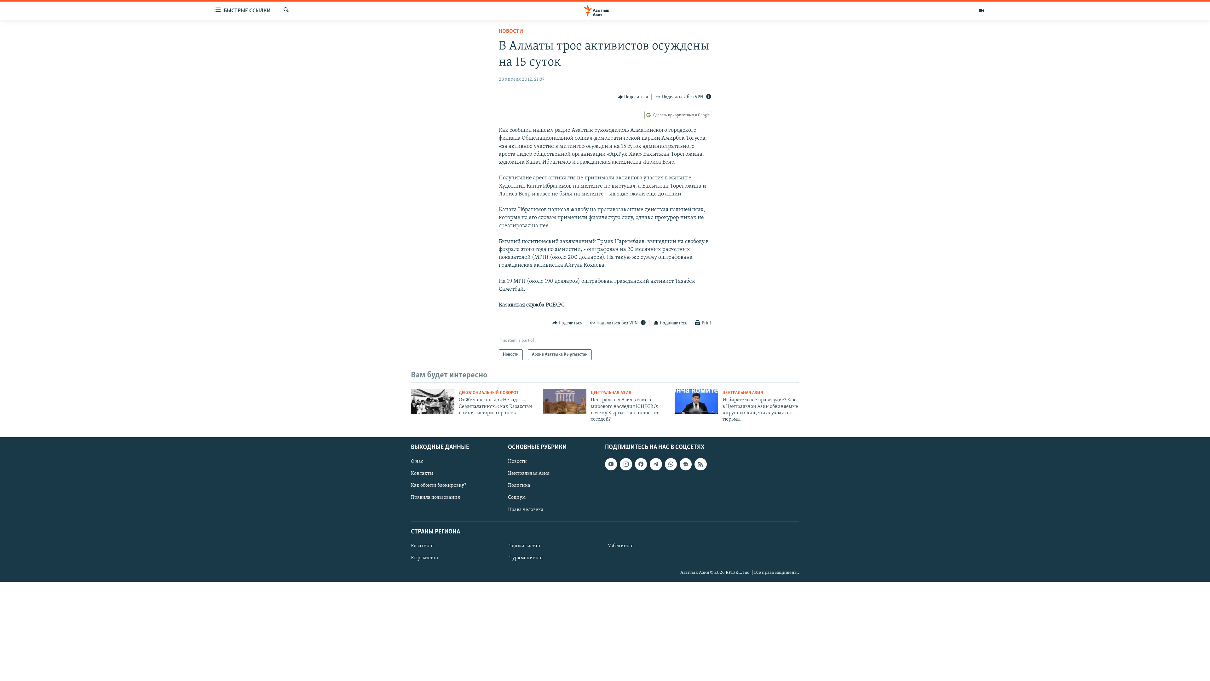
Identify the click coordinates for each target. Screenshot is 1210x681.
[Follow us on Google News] (686, 464)
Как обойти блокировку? (438, 485)
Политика (519, 485)
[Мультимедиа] (981, 10)
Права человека (526, 509)
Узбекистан (621, 546)
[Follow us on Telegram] (656, 464)
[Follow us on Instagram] (626, 464)
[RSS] (700, 464)
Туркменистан (526, 558)
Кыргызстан (424, 558)
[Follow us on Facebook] (641, 464)
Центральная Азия (611, 393)
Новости (511, 31)
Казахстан (422, 546)
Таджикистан (525, 546)
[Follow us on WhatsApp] (671, 464)
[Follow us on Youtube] (611, 464)
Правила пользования (435, 497)
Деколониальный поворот (489, 393)
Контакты (422, 473)
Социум (517, 497)
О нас (417, 461)
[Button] (633, 97)
